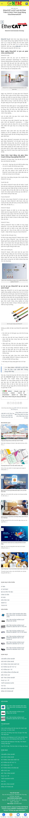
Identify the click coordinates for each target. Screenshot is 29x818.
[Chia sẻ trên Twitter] (13, 403)
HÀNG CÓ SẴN (5, 594)
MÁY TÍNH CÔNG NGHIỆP (8, 677)
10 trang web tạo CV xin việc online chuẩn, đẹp (12, 465)
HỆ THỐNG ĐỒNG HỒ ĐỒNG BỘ (9, 672)
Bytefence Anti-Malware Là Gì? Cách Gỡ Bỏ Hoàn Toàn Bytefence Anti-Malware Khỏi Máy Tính (14, 738)
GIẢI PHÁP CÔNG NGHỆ (7, 661)
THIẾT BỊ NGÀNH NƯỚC (7, 683)
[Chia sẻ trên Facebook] (11, 403)
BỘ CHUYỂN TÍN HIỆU (7, 592)
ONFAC (10, 391)
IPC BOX (3, 597)
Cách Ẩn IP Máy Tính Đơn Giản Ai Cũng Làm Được (14, 746)
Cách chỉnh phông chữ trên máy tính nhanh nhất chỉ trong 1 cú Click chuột (14, 729)
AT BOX (3, 586)
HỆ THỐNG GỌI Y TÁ (6, 669)
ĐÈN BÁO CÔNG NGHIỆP (7, 688)
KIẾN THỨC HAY (14, 8)
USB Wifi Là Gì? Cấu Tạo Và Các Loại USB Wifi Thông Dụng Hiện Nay (16, 369)
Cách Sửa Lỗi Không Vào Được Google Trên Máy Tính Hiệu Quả (14, 733)
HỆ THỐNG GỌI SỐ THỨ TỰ (8, 667)
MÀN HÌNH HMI (5, 600)
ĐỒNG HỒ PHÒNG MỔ (7, 691)
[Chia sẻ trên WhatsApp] (8, 403)
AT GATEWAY (4, 589)
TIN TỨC (3, 685)
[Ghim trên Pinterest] (18, 403)
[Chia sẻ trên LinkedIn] (21, 403)
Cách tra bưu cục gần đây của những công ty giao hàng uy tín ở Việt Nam (14, 517)
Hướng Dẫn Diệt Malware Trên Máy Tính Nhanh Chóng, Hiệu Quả (13, 742)
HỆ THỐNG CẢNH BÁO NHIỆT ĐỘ (10, 664)
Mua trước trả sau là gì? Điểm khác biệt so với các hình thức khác (13, 491)
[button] (2, 3)
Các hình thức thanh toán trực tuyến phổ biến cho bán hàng (13, 543)
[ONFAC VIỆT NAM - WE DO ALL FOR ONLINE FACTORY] (14, 3)
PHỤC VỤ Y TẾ (5, 680)
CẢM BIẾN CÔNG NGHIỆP (8, 658)
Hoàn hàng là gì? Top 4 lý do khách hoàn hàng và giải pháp (14, 568)
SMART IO (3, 602)
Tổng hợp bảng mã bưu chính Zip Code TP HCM (12, 440)
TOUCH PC (4, 605)
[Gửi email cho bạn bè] (16, 403)
